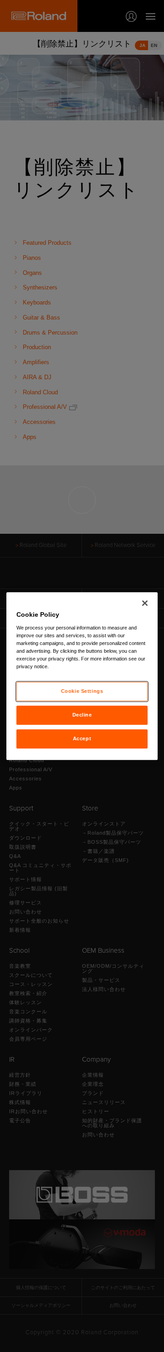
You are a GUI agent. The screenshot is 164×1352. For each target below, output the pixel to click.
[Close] (145, 603)
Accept (82, 738)
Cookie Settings (82, 691)
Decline (82, 714)
